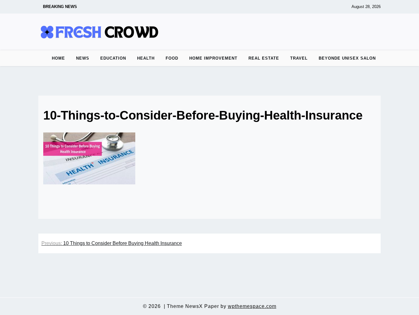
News (82, 58)
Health (146, 58)
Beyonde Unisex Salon (347, 58)
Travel (299, 58)
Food (172, 58)
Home (58, 58)
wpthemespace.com (252, 306)
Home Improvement (213, 58)
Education (113, 58)
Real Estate (263, 58)
